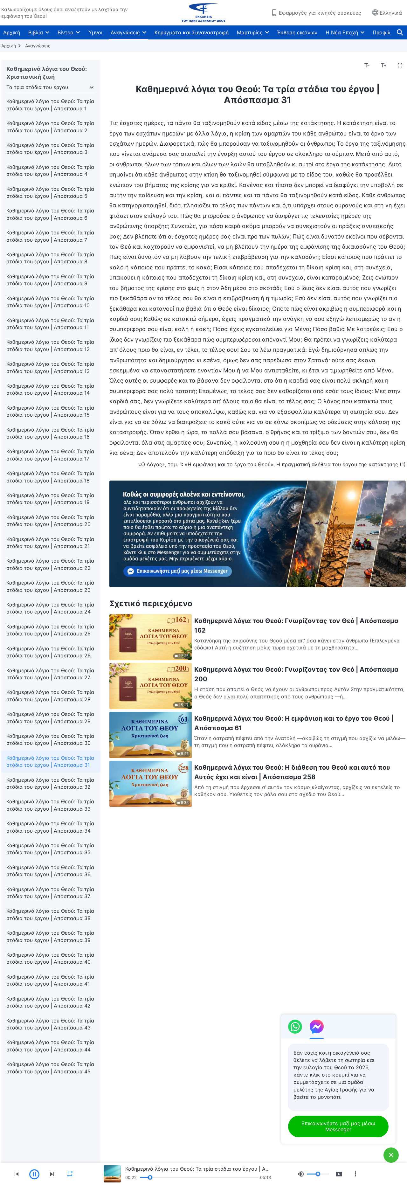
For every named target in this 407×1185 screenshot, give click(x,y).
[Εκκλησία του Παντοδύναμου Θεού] (203, 12)
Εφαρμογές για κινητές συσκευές (320, 13)
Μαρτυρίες (250, 32)
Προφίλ (381, 32)
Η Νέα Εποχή (342, 32)
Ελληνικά (391, 13)
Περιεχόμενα (129, 65)
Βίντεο (65, 32)
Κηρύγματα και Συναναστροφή (192, 32)
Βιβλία (35, 32)
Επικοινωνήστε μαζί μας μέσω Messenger (338, 1126)
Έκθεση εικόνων (297, 32)
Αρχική (11, 32)
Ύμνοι (95, 32)
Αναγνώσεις (125, 32)
